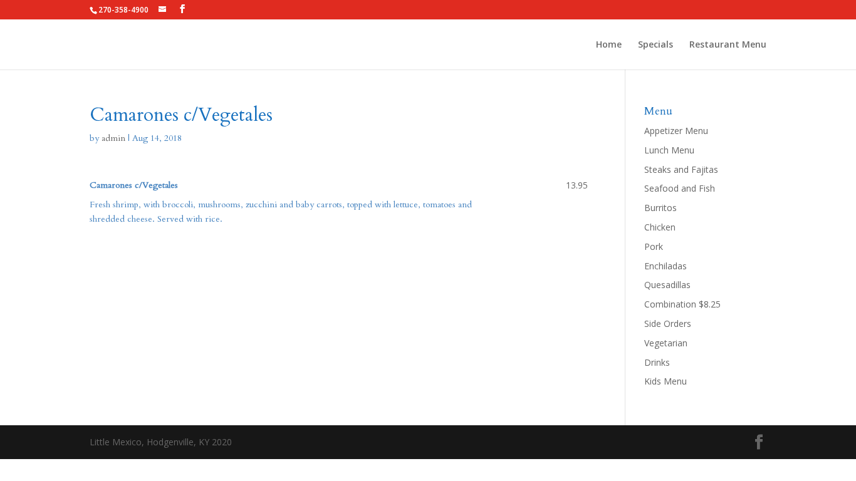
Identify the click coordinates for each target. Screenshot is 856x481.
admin (113, 138)
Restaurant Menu (727, 45)
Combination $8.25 (682, 304)
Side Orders (667, 323)
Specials (655, 45)
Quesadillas (667, 285)
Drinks (657, 362)
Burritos (660, 208)
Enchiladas (665, 266)
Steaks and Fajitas (681, 169)
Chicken (660, 227)
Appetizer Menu (676, 131)
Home (609, 45)
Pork (653, 246)
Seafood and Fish (679, 188)
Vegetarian (665, 343)
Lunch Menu (669, 150)
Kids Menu (665, 381)
